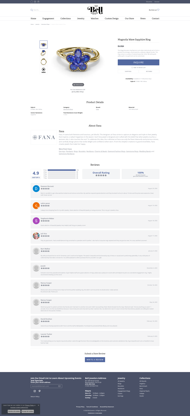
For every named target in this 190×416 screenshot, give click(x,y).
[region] (78, 57)
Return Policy (35, 396)
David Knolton (46, 319)
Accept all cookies (27, 411)
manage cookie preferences (19, 407)
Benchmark (143, 386)
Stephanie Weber (47, 218)
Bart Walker (45, 249)
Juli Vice (44, 234)
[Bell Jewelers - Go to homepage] (95, 9)
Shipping (128, 71)
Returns (149, 71)
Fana (97, 109)
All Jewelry (121, 381)
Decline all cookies (14, 411)
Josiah (43, 266)
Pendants (69, 151)
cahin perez (45, 203)
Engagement (48, 18)
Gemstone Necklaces (67, 154)
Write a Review (95, 359)
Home (33, 18)
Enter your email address (40, 382)
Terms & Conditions (92, 407)
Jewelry (80, 18)
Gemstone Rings (45, 24)
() (77, 170)
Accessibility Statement (107, 407)
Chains (120, 393)
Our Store (129, 18)
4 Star (45, 172)
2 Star (45, 176)
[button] (149, 1)
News (143, 18)
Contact (155, 18)
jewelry (37, 24)
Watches (94, 18)
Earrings (62, 151)
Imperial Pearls (145, 391)
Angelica (142, 384)
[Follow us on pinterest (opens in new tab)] (38, 2)
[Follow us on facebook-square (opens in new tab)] (31, 2)
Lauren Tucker (46, 334)
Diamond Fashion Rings (116, 151)
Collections (65, 18)
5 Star (45, 170)
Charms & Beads (101, 151)
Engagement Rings (124, 391)
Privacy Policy (80, 407)
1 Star (45, 178)
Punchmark (98, 413)
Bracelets (82, 151)
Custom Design (112, 18)
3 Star (45, 174)
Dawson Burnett (47, 186)
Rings (76, 151)
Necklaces (90, 151)
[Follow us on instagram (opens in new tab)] (35, 2)
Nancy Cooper (46, 283)
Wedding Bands (145, 151)
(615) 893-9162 (78, 92)
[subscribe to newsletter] (59, 386)
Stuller (142, 396)
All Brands (143, 381)
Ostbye (142, 393)
